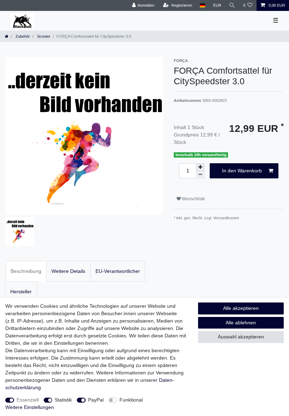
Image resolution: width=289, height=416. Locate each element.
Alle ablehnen (241, 322)
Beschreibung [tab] (26, 271)
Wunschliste (193, 198)
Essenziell (28, 400)
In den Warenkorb (242, 170)
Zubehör (22, 36)
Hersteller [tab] (21, 291)
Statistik (63, 400)
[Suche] (232, 5)
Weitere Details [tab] (68, 271)
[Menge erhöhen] (200, 167)
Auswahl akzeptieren (241, 336)
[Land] (202, 5)
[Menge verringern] (200, 174)
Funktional (131, 400)
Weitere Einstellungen (29, 407)
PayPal (96, 400)
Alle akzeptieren (241, 308)
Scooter (43, 36)
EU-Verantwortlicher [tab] (118, 271)
